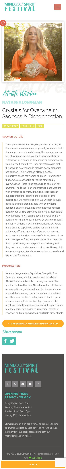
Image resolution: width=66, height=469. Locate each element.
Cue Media (36, 458)
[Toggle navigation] (57, 7)
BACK (34, 464)
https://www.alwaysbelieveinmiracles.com (33, 323)
